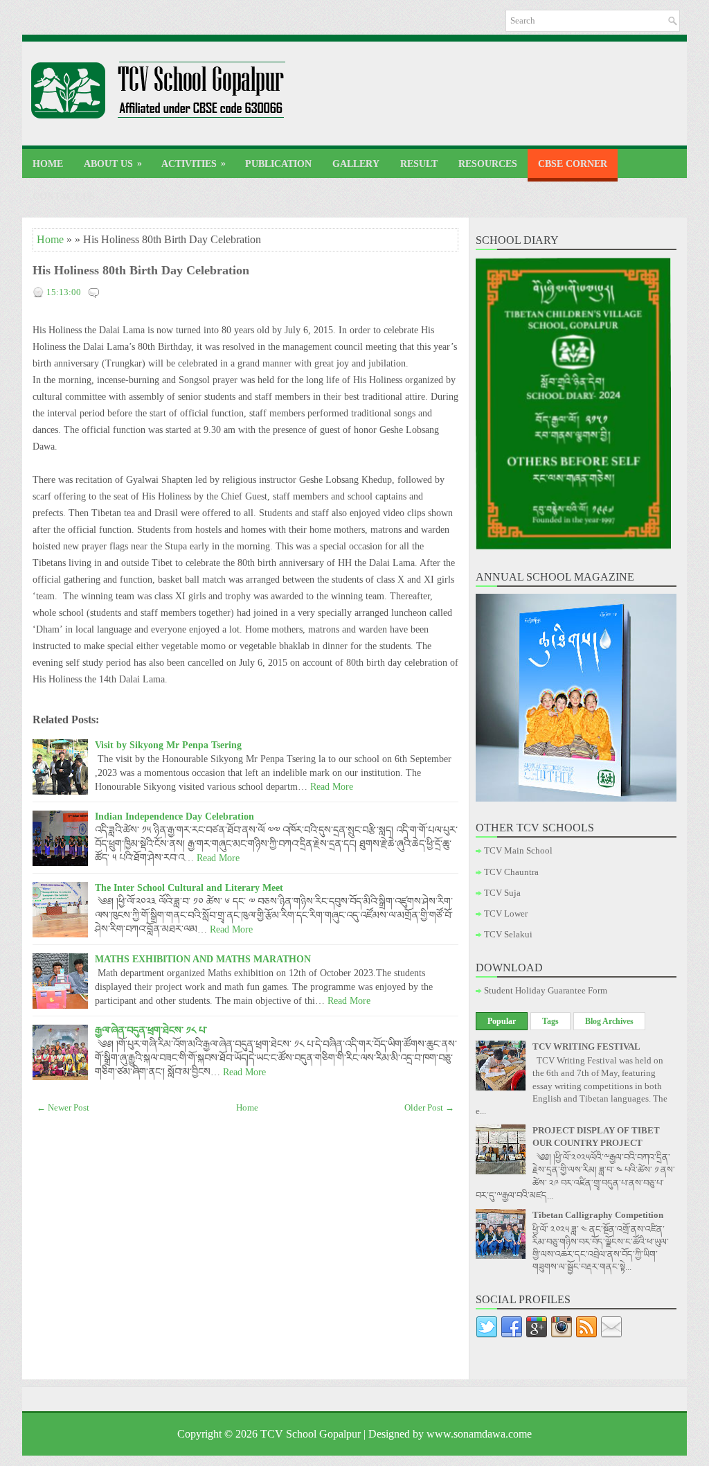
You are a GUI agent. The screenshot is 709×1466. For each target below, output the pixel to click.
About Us (113, 163)
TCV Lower (506, 913)
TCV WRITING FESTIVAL (586, 1046)
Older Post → (429, 1107)
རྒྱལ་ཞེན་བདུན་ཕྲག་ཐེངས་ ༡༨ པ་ (151, 1030)
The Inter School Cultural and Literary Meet (189, 887)
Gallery (355, 164)
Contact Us (64, 196)
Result (419, 164)
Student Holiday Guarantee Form (545, 990)
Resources (487, 164)
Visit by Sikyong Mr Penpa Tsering (168, 744)
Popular (501, 1021)
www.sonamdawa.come (479, 1434)
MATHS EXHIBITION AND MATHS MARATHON (203, 958)
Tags (550, 1021)
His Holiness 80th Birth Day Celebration (141, 270)
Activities (193, 163)
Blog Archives (609, 1021)
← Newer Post (63, 1107)
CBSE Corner (572, 164)
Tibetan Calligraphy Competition (597, 1215)
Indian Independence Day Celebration (174, 816)
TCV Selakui (508, 934)
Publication (278, 164)
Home (48, 164)
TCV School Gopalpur (310, 1434)
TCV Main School (518, 850)
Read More (331, 786)
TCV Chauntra (511, 872)
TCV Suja (502, 892)
